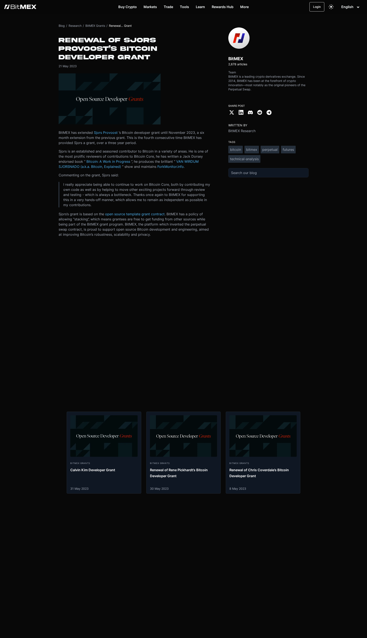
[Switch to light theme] (331, 7)
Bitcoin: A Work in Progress (108, 161)
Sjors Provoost (106, 132)
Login (317, 7)
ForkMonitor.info (170, 166)
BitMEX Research (241, 131)
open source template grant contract (135, 214)
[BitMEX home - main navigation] (20, 7)
